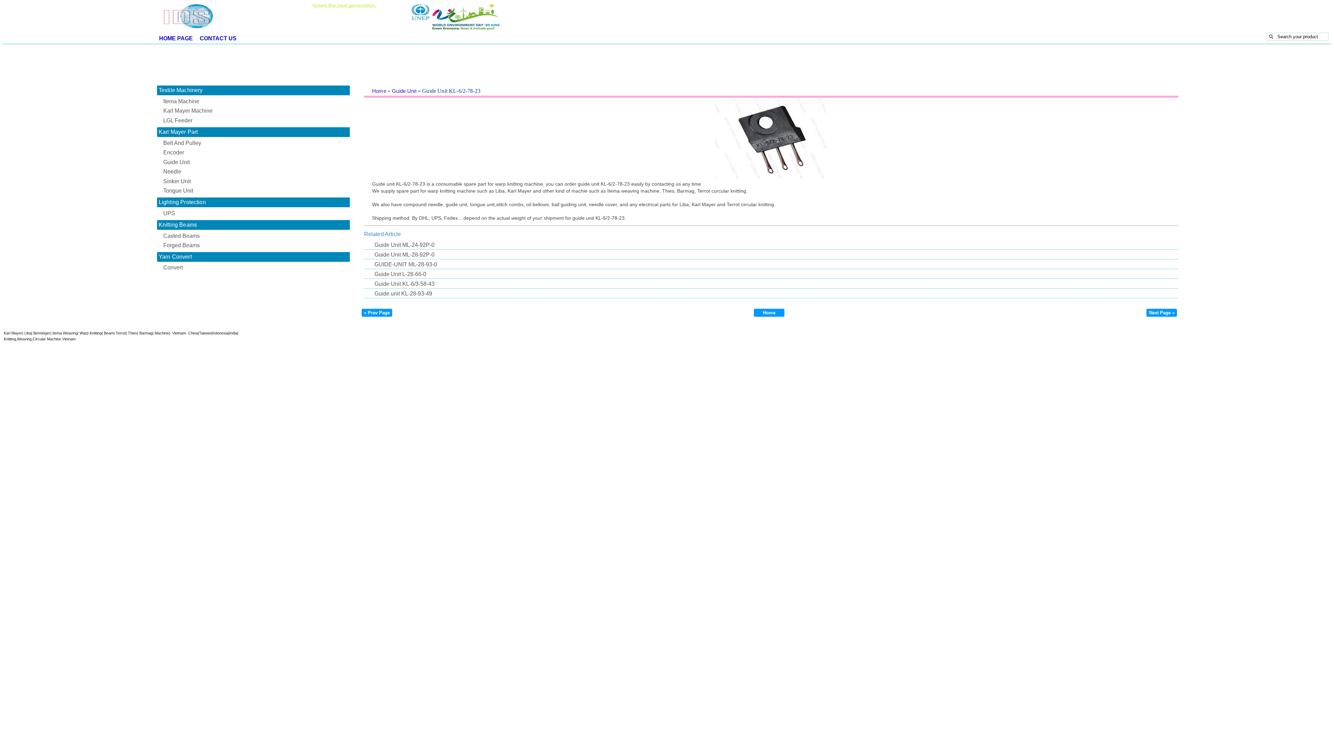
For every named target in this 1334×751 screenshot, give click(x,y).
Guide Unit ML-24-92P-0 (404, 245)
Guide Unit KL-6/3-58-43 (404, 284)
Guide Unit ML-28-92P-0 (404, 255)
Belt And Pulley (182, 143)
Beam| (109, 333)
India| (233, 333)
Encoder (173, 152)
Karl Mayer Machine (188, 111)
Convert (173, 267)
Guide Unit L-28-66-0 (400, 274)
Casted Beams (181, 236)
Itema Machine (181, 101)
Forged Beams (181, 245)
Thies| (132, 333)
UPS (169, 213)
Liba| (27, 333)
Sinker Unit (177, 181)
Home (379, 91)
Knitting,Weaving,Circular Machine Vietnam (40, 339)
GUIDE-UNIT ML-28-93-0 (405, 264)
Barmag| (146, 333)
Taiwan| (205, 333)
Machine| (162, 333)
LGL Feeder (177, 120)
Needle (172, 172)
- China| (192, 333)
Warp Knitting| (91, 333)
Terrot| (121, 333)
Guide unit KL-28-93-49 (403, 294)
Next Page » (1162, 312)
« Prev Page (377, 312)
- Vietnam (178, 333)
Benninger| (41, 333)
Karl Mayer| (13, 333)
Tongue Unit (178, 191)
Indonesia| (220, 333)
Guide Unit (404, 91)
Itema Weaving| (65, 333)
